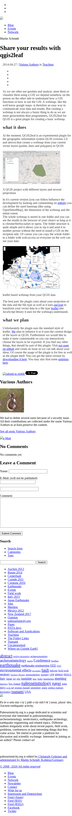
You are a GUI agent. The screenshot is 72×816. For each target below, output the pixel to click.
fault (45, 670)
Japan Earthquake (18, 600)
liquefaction (48, 679)
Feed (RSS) (15, 800)
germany (45, 675)
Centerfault (14, 576)
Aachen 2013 (16, 569)
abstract (6, 656)
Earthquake (15, 586)
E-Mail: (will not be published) (18, 478)
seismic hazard (22, 687)
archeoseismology (13, 660)
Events (12, 28)
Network (13, 32)
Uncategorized (16, 645)
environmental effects (15, 670)
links (40, 679)
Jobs (10, 603)
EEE (53, 665)
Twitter (12, 811)
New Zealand (14, 684)
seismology (36, 688)
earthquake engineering (35, 665)
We (14, 331)
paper (56, 683)
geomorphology (33, 674)
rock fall (10, 688)
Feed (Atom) (15, 797)
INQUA (67, 674)
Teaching (48, 64)
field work (63, 670)
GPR (52, 675)
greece (59, 674)
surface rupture (55, 687)
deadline (55, 661)
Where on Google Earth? (23, 648)
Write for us (15, 790)
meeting (60, 678)
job (14, 679)
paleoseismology (36, 683)
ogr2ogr (58, 304)
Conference (42, 660)
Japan (9, 678)
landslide (26, 678)
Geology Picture (18, 675)
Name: (4, 471)
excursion (36, 670)
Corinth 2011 (16, 579)
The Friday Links (18, 638)
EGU (59, 666)
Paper (11, 624)
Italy (2, 678)
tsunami (17, 691)
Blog (11, 25)
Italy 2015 (14, 596)
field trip (53, 670)
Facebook (14, 807)
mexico (4, 683)
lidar (35, 679)
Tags (10, 555)
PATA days (14, 627)
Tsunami (13, 641)
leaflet (54, 308)
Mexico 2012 (16, 610)
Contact (12, 787)
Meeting (13, 607)
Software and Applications (24, 631)
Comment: (6, 495)
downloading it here (15, 359)
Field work (14, 593)
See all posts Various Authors (18, 431)
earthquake (10, 665)
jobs (18, 679)
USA (28, 691)
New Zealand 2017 (19, 614)
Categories (14, 552)
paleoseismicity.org (19, 621)
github (61, 203)
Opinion (13, 617)
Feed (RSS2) (15, 804)
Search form (15, 548)
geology (5, 674)
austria (30, 661)
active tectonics (21, 656)
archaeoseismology (39, 656)
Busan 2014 (15, 572)
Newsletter (14, 783)
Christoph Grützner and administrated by (33, 758)
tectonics (5, 691)
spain (44, 687)
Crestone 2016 (16, 583)
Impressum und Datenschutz (25, 793)
